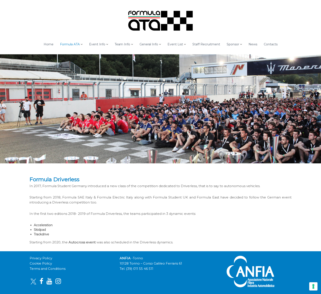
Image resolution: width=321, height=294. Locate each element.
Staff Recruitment (206, 44)
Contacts (271, 44)
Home (49, 44)
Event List (175, 44)
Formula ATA (70, 44)
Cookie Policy (41, 263)
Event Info (97, 44)
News (253, 44)
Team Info (122, 44)
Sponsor (233, 44)
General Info (149, 44)
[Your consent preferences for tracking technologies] (313, 286)
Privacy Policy (41, 258)
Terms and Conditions (48, 269)
